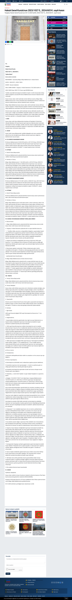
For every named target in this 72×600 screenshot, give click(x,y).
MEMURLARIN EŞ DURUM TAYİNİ (58, 166)
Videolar (15, 1)
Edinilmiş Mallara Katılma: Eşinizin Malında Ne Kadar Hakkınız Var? (61, 123)
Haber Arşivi (55, 591)
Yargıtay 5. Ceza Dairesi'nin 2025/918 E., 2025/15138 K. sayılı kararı (11, 520)
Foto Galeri (9, 1)
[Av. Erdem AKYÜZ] (50, 170)
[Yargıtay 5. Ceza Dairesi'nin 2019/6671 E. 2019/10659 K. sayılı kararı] (12, 527)
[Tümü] (65, 89)
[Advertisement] (25, 54)
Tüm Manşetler (25, 591)
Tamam (66, 598)
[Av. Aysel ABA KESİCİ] (50, 143)
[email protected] (39, 580)
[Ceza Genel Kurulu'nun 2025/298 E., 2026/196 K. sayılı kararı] (25, 514)
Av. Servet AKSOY (57, 163)
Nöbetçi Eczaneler (10, 589)
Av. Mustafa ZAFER (57, 174)
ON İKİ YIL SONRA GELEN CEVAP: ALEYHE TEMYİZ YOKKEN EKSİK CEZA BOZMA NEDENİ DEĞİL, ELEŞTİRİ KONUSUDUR (59, 155)
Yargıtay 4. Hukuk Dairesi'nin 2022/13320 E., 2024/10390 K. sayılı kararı (39, 520)
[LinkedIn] (58, 582)
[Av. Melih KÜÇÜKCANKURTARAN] (50, 131)
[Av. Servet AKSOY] (50, 165)
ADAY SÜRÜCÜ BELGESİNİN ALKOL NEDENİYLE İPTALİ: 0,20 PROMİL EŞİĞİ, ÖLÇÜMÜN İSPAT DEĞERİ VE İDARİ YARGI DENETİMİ (59, 133)
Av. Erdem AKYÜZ (57, 169)
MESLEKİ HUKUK (32, 4)
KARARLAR (25, 4)
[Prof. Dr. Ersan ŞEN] (50, 148)
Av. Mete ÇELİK (56, 152)
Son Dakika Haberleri (42, 591)
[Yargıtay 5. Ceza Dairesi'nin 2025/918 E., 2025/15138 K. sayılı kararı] (12, 514)
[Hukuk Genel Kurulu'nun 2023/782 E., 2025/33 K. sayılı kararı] (25, 527)
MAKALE (20, 4)
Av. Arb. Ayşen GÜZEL (57, 180)
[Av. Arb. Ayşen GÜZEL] (50, 181)
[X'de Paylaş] (8, 42)
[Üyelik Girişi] (66, 1)
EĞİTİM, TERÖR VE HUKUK (59, 171)
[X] (54, 582)
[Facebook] (52, 582)
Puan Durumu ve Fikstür (11, 591)
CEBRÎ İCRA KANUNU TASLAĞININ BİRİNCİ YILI (58, 177)
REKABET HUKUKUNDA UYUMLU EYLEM (61, 106)
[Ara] (65, 4)
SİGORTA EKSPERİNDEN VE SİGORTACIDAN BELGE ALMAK (61, 117)
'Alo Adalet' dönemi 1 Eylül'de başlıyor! (60, 100)
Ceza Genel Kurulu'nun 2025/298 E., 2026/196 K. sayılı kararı (24, 520)
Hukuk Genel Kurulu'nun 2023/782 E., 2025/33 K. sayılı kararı (25, 532)
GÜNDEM (58, 98)
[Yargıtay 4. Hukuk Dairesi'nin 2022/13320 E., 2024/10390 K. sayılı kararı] (39, 514)
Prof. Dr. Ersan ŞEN (57, 147)
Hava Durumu (25, 589)
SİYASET (43, 596)
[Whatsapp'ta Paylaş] (10, 42)
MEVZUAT (54, 4)
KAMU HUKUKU (40, 4)
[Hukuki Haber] (8, 4)
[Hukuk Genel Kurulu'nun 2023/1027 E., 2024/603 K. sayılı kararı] (25, 28)
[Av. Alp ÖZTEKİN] (50, 159)
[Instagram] (56, 582)
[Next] (60, 582)
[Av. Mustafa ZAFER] (50, 176)
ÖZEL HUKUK (48, 4)
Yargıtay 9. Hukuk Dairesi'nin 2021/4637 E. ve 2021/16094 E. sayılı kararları (60, 112)
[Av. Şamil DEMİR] (50, 137)
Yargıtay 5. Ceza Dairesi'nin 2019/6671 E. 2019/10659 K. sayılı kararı (11, 532)
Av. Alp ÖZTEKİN (56, 158)
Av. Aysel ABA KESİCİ (57, 141)
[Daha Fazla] (12, 42)
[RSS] (62, 582)
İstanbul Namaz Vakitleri (42, 589)
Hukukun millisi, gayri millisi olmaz (59, 149)
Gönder (8, 573)
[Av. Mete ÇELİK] (50, 154)
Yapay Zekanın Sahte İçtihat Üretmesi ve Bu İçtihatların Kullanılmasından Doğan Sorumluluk (59, 160)
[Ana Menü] (66, 4)
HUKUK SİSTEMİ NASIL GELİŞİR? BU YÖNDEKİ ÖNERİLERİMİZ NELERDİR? (59, 182)
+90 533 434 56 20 (30, 582)
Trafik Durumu (55, 589)
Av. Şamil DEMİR (56, 136)
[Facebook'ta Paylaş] (6, 42)
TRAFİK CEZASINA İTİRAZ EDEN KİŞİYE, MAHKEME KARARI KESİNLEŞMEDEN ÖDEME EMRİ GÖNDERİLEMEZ (39, 533)
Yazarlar (21, 1)
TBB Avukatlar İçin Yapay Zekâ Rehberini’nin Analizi (59, 138)
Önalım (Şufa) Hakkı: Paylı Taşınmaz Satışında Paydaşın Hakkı (59, 144)
